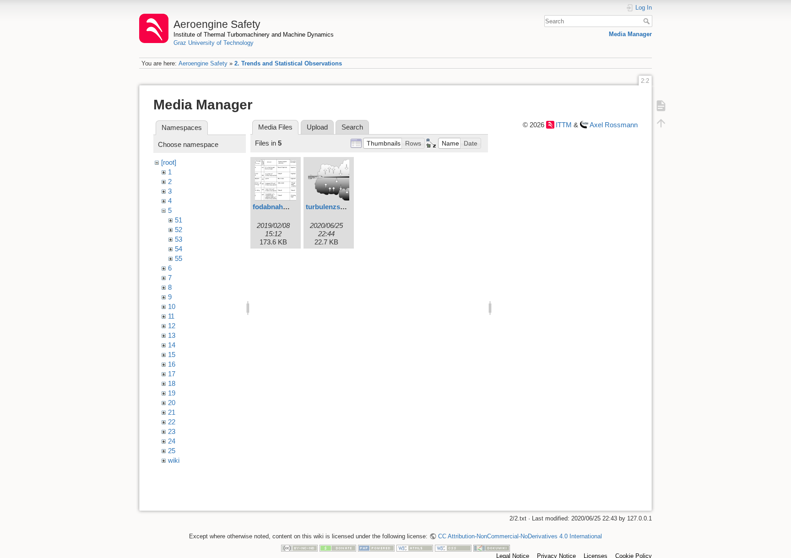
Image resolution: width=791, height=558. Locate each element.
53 (178, 239)
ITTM (564, 125)
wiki (173, 460)
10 (171, 306)
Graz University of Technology (213, 42)
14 (171, 345)
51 (178, 220)
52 (178, 229)
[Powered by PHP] (376, 547)
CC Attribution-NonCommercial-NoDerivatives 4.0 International (519, 536)
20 (171, 402)
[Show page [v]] (661, 105)
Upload (317, 127)
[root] (168, 162)
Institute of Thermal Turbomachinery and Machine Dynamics (253, 34)
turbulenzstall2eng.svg (342, 207)
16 (171, 364)
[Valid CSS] (453, 547)
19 (171, 393)
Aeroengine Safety (203, 63)
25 (171, 451)
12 (171, 326)
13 (171, 335)
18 (171, 383)
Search (647, 21)
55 (178, 258)
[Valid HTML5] (414, 547)
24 (171, 441)
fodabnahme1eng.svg (287, 207)
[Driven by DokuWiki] (491, 547)
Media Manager (630, 34)
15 (171, 354)
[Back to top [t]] (661, 122)
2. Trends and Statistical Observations (288, 63)
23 (171, 431)
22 (171, 422)
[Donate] (338, 547)
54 (178, 249)
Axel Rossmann (614, 125)
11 (171, 316)
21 (171, 412)
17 (171, 374)
